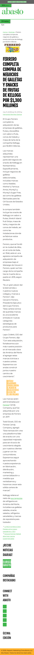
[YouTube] (5, 620)
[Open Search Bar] (3, 25)
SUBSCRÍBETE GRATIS (7, 563)
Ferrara (6, 405)
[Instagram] (5, 615)
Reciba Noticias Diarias (21, 2)
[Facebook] (5, 624)
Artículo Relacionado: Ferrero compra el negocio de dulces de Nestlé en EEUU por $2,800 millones (13, 388)
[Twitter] (5, 606)
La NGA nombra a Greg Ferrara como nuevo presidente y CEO (11, 529)
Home (5, 32)
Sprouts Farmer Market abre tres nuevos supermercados (12, 536)
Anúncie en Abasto (12, 2)
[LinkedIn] (5, 611)
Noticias (11, 32)
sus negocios (16, 498)
